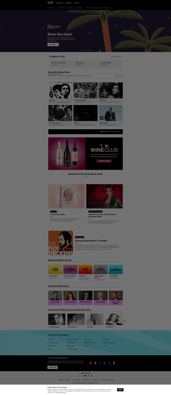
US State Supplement (61, 392)
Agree (120, 389)
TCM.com (55, 389)
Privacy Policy (69, 391)
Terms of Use (78, 389)
